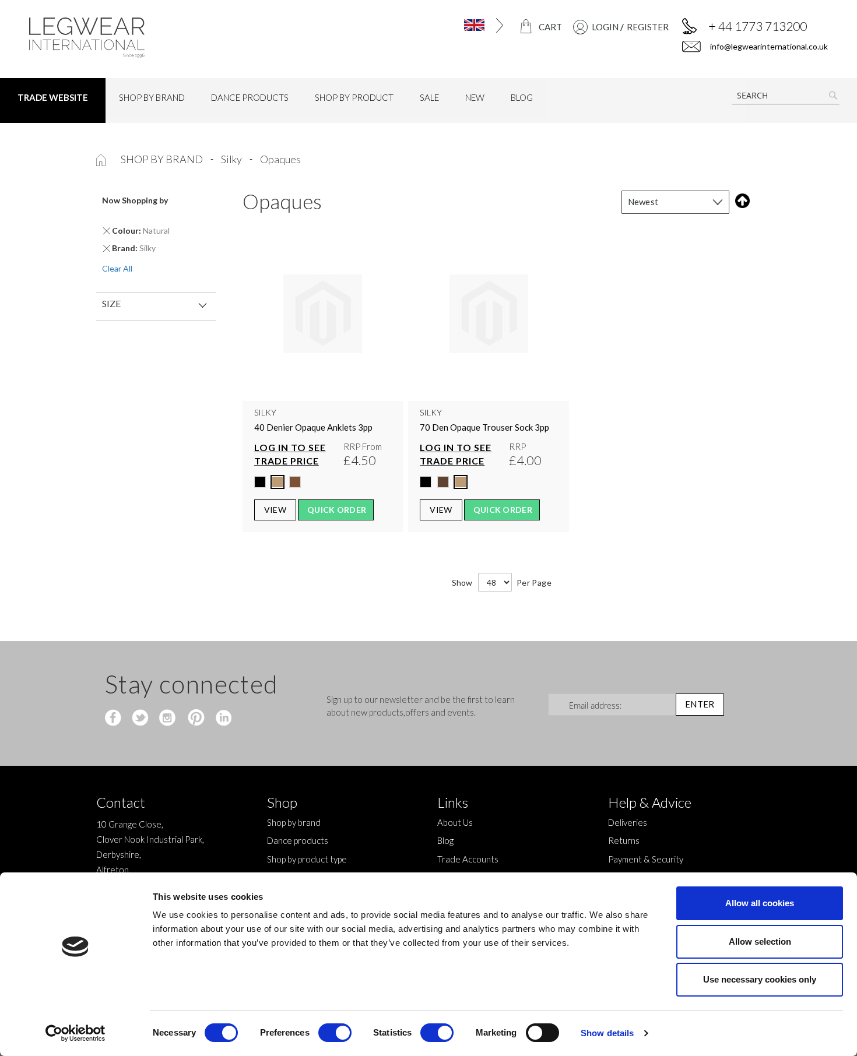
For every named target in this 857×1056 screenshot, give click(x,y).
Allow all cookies (759, 903)
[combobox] (786, 95)
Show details (607, 1033)
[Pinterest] (195, 718)
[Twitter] (141, 718)
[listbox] (323, 485)
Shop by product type (307, 859)
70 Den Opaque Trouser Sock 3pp (484, 427)
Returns (624, 840)
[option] (260, 482)
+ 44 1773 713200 (757, 26)
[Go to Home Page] (101, 159)
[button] (459, 25)
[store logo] (122, 37)
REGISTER (648, 27)
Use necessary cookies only (759, 979)
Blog (445, 840)
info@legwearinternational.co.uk (768, 46)
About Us (455, 822)
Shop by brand (163, 159)
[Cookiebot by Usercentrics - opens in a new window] (75, 1033)
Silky (232, 159)
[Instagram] (168, 718)
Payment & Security (645, 859)
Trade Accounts (467, 859)
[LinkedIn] (221, 718)
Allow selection (760, 941)
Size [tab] (111, 303)
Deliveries (627, 822)
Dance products (297, 840)
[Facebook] (114, 718)
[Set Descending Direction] (740, 200)
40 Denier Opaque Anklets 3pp (313, 427)
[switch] (335, 1034)
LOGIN (605, 27)
